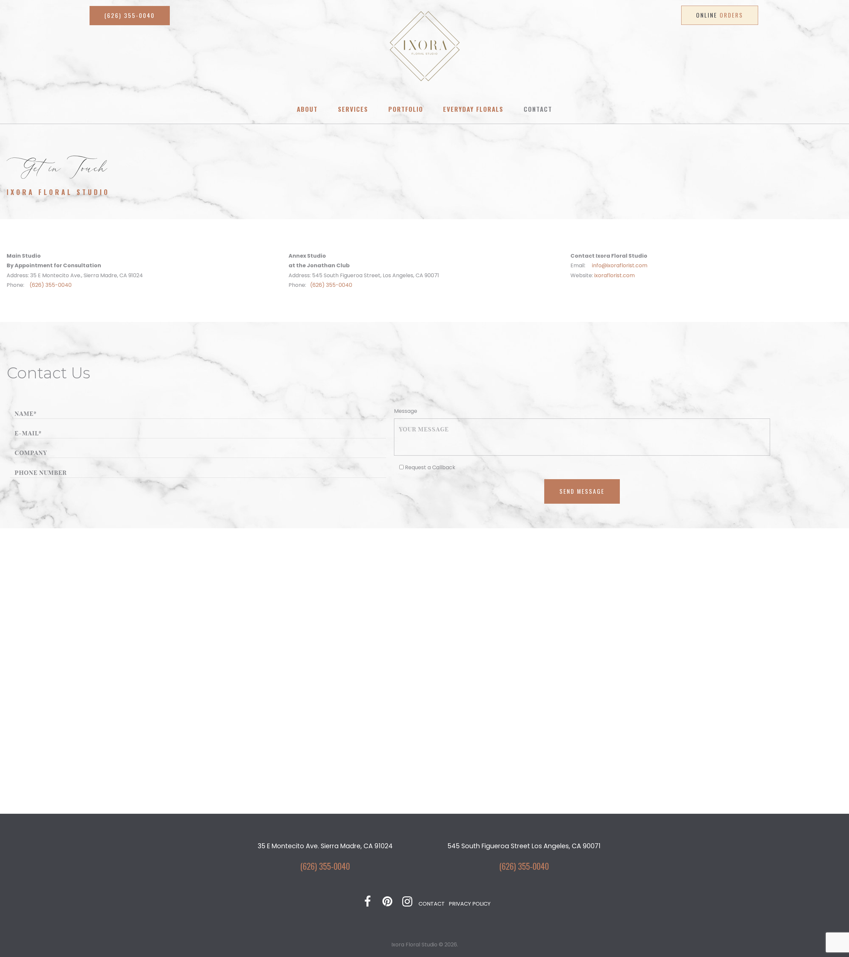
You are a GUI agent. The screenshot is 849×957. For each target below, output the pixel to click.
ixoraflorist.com (614, 275)
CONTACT (432, 904)
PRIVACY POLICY (469, 904)
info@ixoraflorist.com (619, 265)
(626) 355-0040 (51, 285)
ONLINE (719, 15)
